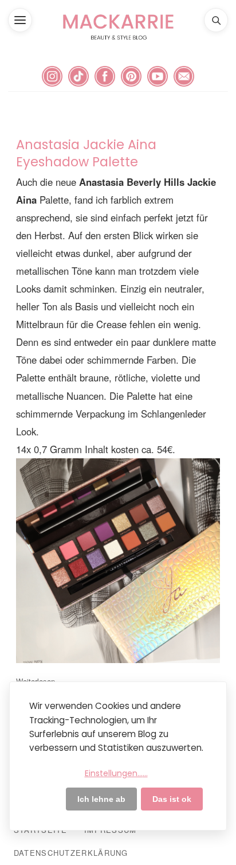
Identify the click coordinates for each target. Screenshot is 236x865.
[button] (20, 20)
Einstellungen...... (116, 773)
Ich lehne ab (101, 799)
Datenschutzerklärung (71, 852)
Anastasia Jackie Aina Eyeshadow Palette (86, 153)
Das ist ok (171, 799)
